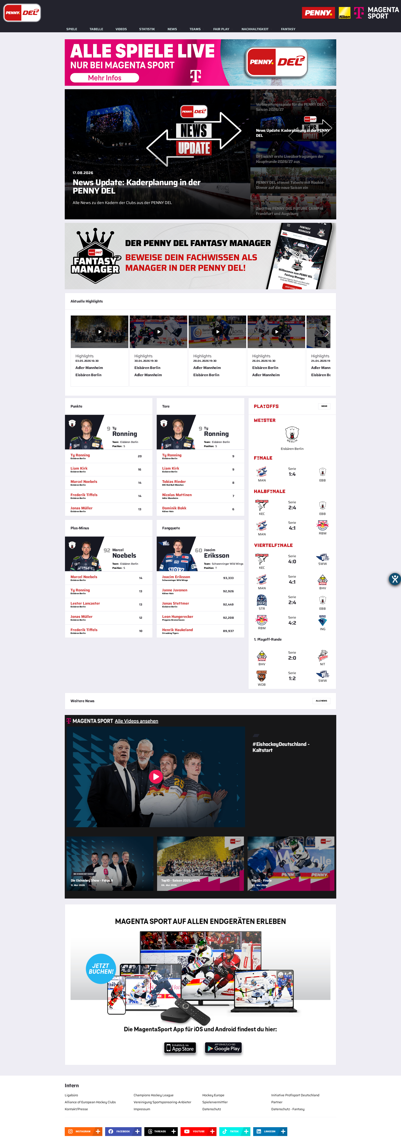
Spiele (71, 29)
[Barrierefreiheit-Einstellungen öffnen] (395, 579)
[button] (327, 332)
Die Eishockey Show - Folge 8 (92, 880)
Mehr (324, 406)
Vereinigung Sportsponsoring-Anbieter (162, 1102)
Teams (195, 29)
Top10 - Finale (262, 880)
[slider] (200, 352)
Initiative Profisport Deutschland (295, 1095)
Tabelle (96, 29)
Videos (121, 29)
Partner (276, 1102)
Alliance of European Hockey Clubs (90, 1102)
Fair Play (221, 29)
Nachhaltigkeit (255, 29)
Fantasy (288, 29)
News (172, 29)
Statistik (147, 29)
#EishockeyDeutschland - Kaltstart (280, 747)
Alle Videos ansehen (136, 721)
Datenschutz (211, 1109)
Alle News (321, 700)
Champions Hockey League (154, 1095)
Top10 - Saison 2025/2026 (180, 880)
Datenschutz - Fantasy (287, 1109)
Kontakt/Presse (76, 1109)
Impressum (142, 1109)
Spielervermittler (215, 1102)
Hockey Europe (213, 1095)
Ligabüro (71, 1095)
